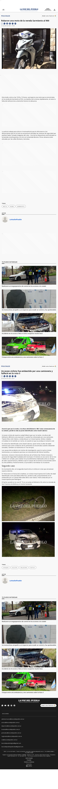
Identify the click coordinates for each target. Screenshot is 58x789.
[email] (13, 23)
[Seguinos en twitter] (8, 706)
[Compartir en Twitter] (10, 23)
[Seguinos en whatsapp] (2, 706)
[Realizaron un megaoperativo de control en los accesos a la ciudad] (29, 275)
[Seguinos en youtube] (5, 706)
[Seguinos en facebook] (14, 706)
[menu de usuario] (54, 10)
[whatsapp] (4, 23)
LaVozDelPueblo (15, 219)
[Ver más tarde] (2, 23)
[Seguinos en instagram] (11, 706)
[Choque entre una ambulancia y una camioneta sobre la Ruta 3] (29, 346)
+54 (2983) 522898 (29, 752)
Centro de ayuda (29, 758)
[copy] (15, 23)
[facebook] (7, 23)
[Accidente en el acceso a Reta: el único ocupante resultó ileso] (29, 322)
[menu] (3, 9)
